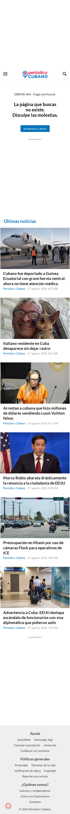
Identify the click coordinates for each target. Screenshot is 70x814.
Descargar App (43, 739)
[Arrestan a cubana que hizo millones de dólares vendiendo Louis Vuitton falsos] (35, 383)
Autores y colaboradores (35, 791)
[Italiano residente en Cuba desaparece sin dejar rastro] (35, 318)
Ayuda (35, 733)
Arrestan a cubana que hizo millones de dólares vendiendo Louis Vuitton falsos (34, 413)
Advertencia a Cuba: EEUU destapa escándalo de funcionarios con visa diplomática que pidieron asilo (33, 617)
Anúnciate (50, 745)
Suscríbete (24, 739)
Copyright (50, 771)
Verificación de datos (27, 771)
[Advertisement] (35, 34)
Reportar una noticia (35, 776)
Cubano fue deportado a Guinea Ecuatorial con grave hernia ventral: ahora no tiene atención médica (34, 278)
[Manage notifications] (8, 806)
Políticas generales (35, 759)
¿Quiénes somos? (35, 784)
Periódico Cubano (14, 288)
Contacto (35, 802)
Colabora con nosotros (35, 751)
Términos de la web (43, 765)
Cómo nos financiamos (35, 796)
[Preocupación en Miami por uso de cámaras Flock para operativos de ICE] (35, 517)
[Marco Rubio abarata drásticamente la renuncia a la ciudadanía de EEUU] (35, 453)
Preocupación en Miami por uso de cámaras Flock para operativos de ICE (33, 547)
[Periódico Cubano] (35, 74)
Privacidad (21, 765)
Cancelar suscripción (27, 745)
